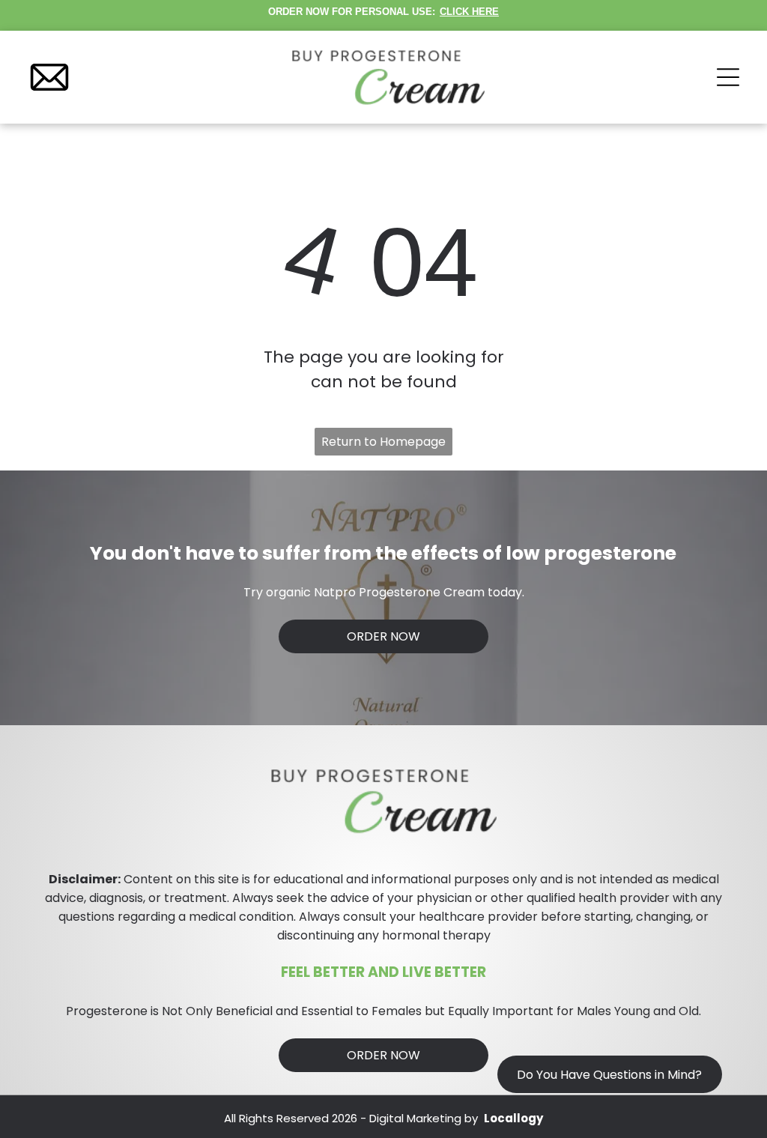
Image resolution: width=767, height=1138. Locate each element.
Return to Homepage (383, 441)
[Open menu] (728, 77)
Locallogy (513, 1118)
